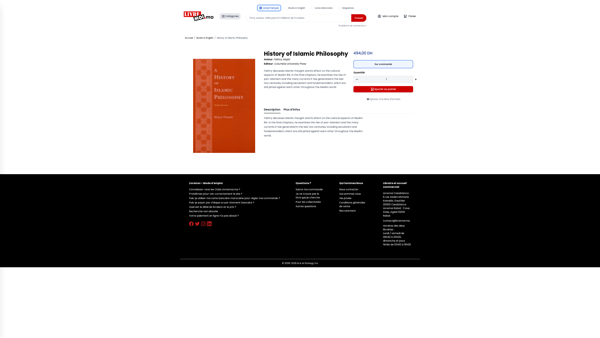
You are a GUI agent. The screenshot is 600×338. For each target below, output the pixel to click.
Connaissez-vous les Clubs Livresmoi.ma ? (214, 189)
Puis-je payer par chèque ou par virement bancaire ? (221, 202)
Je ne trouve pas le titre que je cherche (308, 195)
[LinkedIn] (209, 223)
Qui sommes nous (350, 194)
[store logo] (198, 16)
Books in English (205, 37)
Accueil (189, 37)
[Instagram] (203, 223)
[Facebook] (191, 223)
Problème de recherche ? (353, 25)
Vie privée (345, 198)
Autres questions (306, 206)
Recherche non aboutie (203, 211)
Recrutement (347, 211)
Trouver (358, 18)
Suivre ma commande (309, 189)
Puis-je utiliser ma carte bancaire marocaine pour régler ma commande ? (234, 198)
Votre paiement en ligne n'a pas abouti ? (214, 216)
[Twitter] (197, 223)
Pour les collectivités (308, 202)
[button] (224, 106)
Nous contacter (348, 189)
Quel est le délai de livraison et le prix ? (212, 207)
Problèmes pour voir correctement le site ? (215, 194)
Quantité (359, 72)
